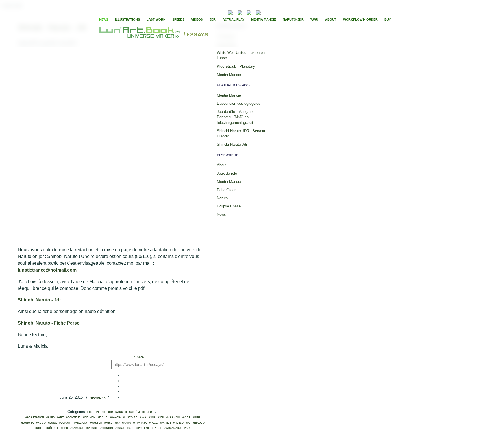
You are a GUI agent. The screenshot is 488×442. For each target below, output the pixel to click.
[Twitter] (278, 12)
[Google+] (283, 12)
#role (39, 428)
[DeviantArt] (240, 12)
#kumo (41, 422)
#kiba (186, 417)
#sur (130, 428)
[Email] (215, 12)
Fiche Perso (96, 412)
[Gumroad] (230, 12)
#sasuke (92, 428)
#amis (50, 417)
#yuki (187, 428)
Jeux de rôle (227, 173)
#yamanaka (172, 428)
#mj (117, 422)
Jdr (110, 412)
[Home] (140, 34)
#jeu (161, 417)
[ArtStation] (249, 12)
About (330, 19)
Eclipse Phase (229, 206)
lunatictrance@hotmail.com (47, 270)
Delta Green (226, 190)
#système (143, 428)
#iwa (143, 417)
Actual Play (233, 19)
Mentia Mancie (263, 19)
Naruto (121, 412)
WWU (314, 19)
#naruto (128, 422)
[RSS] (221, 12)
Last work (156, 19)
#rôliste (52, 428)
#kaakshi (173, 417)
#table (157, 428)
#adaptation (34, 417)
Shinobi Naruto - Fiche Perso (49, 323)
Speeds (178, 19)
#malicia (80, 422)
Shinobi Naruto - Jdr (40, 299)
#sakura (76, 428)
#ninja (142, 422)
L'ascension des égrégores (238, 103)
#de (85, 417)
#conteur (73, 417)
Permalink (98, 397)
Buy (387, 19)
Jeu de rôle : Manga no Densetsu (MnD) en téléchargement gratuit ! (236, 117)
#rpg (64, 428)
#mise (108, 422)
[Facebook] (273, 12)
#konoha (27, 422)
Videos (197, 19)
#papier (165, 422)
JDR (213, 19)
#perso (178, 422)
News (103, 19)
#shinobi (106, 428)
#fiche (102, 417)
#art (60, 417)
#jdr (152, 417)
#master (96, 422)
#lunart (65, 422)
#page (153, 422)
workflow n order (360, 19)
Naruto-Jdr (293, 19)
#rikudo (199, 422)
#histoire (130, 417)
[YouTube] (267, 12)
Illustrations (127, 19)
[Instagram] (258, 12)
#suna (119, 428)
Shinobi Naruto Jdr (232, 144)
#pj (188, 422)
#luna (52, 422)
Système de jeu (140, 412)
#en (92, 417)
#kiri (196, 417)
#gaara (115, 417)
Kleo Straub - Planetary (236, 66)
